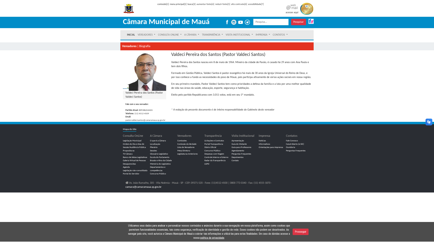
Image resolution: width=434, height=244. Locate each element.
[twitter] (248, 22)
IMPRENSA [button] (262, 35)
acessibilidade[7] (256, 4)
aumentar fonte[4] (205, 4)
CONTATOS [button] (279, 35)
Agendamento (238, 151)
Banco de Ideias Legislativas (135, 157)
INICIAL (131, 35)
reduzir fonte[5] (222, 4)
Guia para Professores (241, 147)
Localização (155, 144)
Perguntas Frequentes (241, 154)
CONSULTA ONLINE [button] (169, 35)
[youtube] (241, 22)
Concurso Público (158, 174)
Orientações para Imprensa (271, 147)
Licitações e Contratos (214, 141)
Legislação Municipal (132, 141)
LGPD (206, 164)
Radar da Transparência (214, 160)
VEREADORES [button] (145, 35)
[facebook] (227, 22)
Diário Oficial (210, 147)
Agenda (126, 167)
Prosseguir (300, 231)
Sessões (153, 151)
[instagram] (234, 22)
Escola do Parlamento (159, 157)
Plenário (153, 147)
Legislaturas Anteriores (187, 154)
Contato (235, 160)
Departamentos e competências (157, 169)
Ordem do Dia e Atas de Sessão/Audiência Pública (134, 146)
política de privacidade (212, 237)
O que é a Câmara (158, 141)
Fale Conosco (292, 141)
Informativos (264, 144)
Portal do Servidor (131, 174)
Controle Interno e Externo (216, 157)
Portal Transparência (213, 144)
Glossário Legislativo (159, 154)
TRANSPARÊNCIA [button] (211, 35)
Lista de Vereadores (185, 147)
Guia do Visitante (239, 144)
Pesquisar (298, 22)
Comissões (182, 141)
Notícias (262, 141)
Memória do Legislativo (160, 164)
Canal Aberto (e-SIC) (295, 144)
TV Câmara (127, 154)
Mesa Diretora (183, 151)
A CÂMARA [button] (190, 35)
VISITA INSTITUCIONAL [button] (238, 35)
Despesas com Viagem (214, 154)
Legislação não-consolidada (135, 170)
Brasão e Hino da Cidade (161, 160)
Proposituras (128, 151)
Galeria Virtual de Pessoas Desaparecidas (134, 162)
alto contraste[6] (239, 4)
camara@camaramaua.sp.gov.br (143, 187)
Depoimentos (237, 157)
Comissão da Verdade (186, 144)
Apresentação (238, 141)
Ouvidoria (290, 147)
